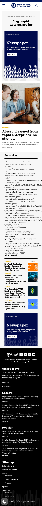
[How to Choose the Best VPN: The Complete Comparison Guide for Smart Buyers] (33, 277)
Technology (8, 300)
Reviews (7, 286)
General (7, 261)
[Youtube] (33, 354)
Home (9, 16)
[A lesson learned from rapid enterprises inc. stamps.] (21, 103)
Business (6, 127)
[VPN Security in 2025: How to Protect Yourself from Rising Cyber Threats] (33, 304)
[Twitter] (29, 354)
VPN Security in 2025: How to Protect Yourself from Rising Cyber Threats (14, 305)
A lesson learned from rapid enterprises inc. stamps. (20, 135)
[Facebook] (21, 354)
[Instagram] (25, 354)
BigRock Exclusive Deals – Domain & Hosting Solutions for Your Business (14, 267)
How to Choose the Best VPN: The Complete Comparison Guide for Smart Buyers (20, 406)
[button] (4, 501)
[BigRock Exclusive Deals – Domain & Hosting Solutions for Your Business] (33, 266)
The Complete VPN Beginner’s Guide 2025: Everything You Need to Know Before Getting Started (14, 293)
